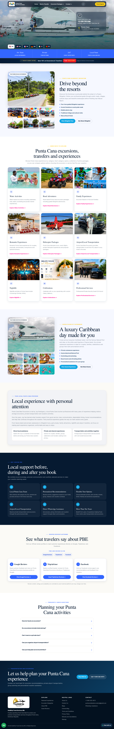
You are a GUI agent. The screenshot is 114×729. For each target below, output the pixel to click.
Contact (68, 4)
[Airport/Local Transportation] (90, 223)
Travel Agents (100, 4)
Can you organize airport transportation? (35, 642)
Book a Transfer (44, 4)
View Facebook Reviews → (90, 577)
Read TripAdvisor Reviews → (57, 577)
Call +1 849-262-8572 (97, 677)
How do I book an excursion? (31, 621)
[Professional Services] (90, 269)
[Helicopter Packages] (57, 223)
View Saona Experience (68, 367)
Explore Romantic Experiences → (19, 253)
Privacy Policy (66, 714)
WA (4, 725)
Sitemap (64, 719)
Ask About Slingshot (84, 121)
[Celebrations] (57, 269)
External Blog (65, 708)
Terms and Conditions (68, 711)
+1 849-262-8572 (90, 700)
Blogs (63, 706)
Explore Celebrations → (50, 297)
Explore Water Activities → (18, 208)
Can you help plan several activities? (34, 650)
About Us (64, 700)
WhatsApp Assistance (91, 706)
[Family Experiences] (90, 177)
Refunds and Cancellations (69, 716)
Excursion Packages (56, 4)
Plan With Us (82, 677)
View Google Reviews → (24, 577)
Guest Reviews (45, 708)
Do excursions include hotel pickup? (34, 628)
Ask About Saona (85, 367)
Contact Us (65, 703)
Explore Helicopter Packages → (52, 253)
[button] (31, 88)
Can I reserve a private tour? (31, 635)
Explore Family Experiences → (85, 203)
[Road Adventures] (57, 177)
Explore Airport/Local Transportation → (88, 253)
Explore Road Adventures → (51, 205)
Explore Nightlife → (15, 297)
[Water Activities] (23, 177)
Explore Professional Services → (86, 295)
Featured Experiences (47, 700)
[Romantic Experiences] (23, 223)
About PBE (44, 706)
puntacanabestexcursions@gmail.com (95, 703)
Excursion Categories (47, 703)
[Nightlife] (23, 269)
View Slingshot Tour (67, 121)
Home (36, 4)
